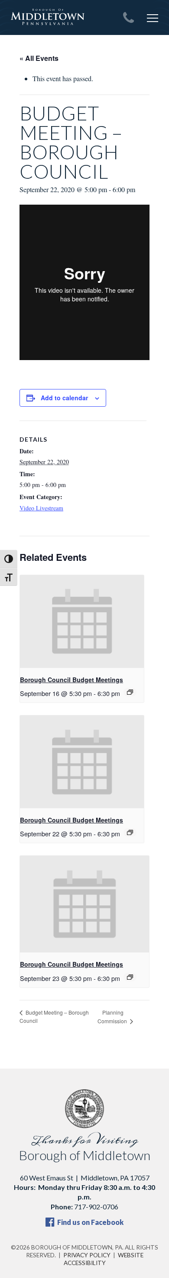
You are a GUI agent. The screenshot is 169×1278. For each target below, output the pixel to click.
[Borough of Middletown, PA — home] (47, 17)
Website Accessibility (103, 1259)
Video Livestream (41, 508)
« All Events (39, 58)
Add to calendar (64, 397)
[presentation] (82, 621)
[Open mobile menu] (152, 18)
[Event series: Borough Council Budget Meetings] (130, 692)
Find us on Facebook (90, 1222)
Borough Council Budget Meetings (71, 679)
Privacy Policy (86, 1255)
